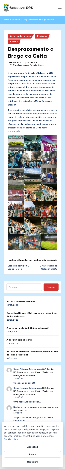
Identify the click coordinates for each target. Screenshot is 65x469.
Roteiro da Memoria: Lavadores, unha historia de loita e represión (32, 353)
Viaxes (14, 41)
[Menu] (59, 8)
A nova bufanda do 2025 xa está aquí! (27, 328)
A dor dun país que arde (19, 339)
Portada (42, 36)
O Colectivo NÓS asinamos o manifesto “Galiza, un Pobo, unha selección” (33, 372)
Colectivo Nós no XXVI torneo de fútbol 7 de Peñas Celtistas (31, 315)
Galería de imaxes (20, 36)
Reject (32, 454)
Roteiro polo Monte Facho (21, 301)
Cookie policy (11, 439)
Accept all (32, 446)
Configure (32, 462)
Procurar (51, 287)
